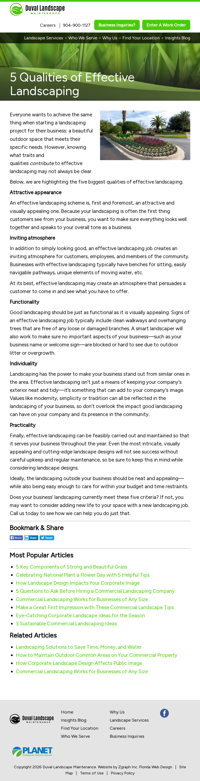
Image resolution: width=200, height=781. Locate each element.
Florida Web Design (155, 767)
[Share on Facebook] (16, 540)
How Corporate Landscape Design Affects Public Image (79, 663)
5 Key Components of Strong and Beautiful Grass (71, 567)
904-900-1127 (76, 25)
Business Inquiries (127, 736)
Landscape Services (43, 38)
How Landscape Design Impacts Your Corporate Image (78, 583)
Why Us (109, 38)
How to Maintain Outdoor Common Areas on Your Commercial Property (96, 655)
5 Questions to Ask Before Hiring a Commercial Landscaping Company (95, 591)
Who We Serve (82, 38)
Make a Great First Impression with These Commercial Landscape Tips (95, 607)
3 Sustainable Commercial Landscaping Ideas (66, 623)
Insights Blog (177, 38)
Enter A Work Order (166, 25)
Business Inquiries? (117, 25)
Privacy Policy (123, 773)
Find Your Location (141, 38)
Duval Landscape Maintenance (69, 767)
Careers (48, 25)
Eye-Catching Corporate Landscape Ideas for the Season (80, 615)
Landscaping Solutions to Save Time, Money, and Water (78, 647)
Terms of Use (92, 773)
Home (67, 712)
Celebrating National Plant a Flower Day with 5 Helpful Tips (83, 575)
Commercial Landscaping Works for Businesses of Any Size (82, 599)
